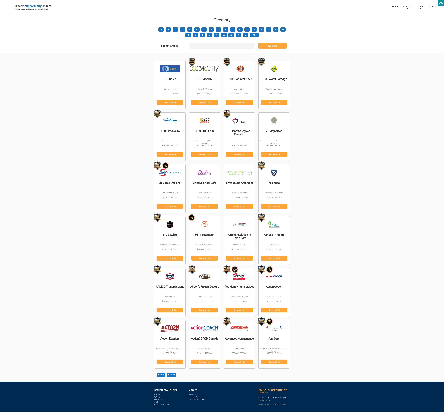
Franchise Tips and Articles (197, 399)
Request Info (170, 102)
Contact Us (192, 394)
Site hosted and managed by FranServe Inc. (272, 404)
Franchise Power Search (162, 405)
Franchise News (194, 397)
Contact (432, 6)
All (254, 35)
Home (395, 6)
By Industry (158, 394)
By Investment (158, 399)
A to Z (156, 402)
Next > (161, 375)
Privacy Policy (264, 400)
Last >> (171, 375)
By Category (158, 397)
